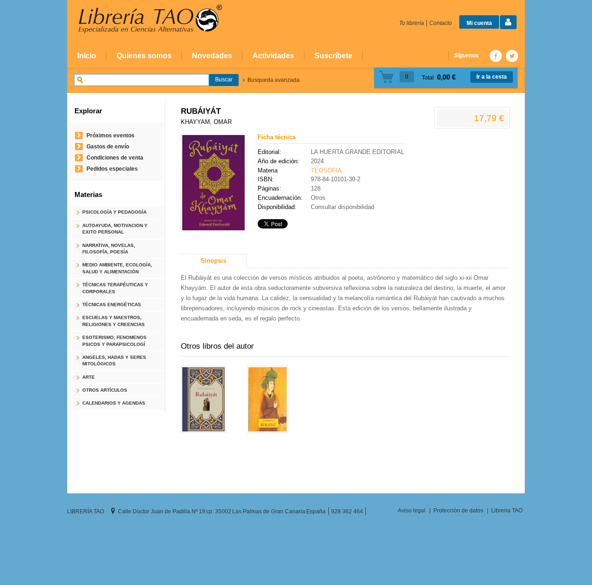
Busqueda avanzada (273, 80)
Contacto (440, 23)
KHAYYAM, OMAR (206, 121)
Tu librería (411, 23)
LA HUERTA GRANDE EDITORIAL (357, 151)
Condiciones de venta (114, 157)
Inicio (86, 55)
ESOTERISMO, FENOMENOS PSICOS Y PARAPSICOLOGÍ (114, 340)
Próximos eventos (110, 135)
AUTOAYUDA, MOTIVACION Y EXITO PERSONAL (115, 228)
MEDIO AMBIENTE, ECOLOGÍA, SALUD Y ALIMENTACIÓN (117, 268)
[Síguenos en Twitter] (511, 55)
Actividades (273, 55)
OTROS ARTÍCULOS (104, 390)
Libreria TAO (507, 510)
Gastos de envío (107, 146)
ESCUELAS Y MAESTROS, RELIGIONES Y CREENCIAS (113, 320)
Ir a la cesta (491, 77)
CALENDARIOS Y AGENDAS (113, 403)
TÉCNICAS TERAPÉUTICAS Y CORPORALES (115, 288)
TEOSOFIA (326, 170)
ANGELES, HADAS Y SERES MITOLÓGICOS (114, 360)
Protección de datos (458, 510)
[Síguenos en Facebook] (495, 55)
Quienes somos (144, 55)
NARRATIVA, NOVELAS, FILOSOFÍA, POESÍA (108, 248)
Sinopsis (213, 260)
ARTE (88, 377)
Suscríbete (333, 55)
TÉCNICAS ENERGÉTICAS (111, 304)
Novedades (212, 55)
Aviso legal (412, 510)
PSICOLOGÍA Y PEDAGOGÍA (114, 212)
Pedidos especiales (112, 169)
